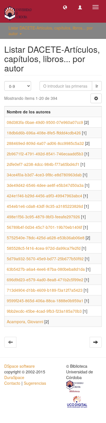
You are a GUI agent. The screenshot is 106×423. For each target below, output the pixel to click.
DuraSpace (14, 377)
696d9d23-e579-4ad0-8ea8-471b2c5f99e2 (45, 279)
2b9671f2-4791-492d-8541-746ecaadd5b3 (45, 153)
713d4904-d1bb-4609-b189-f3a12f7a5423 (45, 290)
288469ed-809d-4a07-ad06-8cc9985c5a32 (45, 143)
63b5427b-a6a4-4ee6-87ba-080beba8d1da (46, 269)
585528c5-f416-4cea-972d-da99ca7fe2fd (44, 248)
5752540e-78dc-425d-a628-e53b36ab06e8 (46, 237)
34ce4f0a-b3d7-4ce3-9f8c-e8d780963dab (44, 174)
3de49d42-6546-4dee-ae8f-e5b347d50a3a (45, 185)
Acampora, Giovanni (25, 321)
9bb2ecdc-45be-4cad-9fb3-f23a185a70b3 (44, 311)
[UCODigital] (77, 401)
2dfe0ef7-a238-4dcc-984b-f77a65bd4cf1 (43, 164)
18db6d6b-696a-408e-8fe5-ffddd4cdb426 (44, 133)
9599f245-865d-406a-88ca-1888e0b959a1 (45, 300)
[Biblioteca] (75, 387)
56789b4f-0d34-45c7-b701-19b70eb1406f (44, 227)
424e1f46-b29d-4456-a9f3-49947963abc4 (44, 195)
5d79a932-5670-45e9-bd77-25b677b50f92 (45, 258)
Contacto (12, 383)
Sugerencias (35, 383)
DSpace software (19, 366)
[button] (65, 7)
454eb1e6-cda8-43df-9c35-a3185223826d (45, 206)
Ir (97, 86)
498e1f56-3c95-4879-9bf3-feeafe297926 (43, 216)
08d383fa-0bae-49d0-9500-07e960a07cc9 (45, 122)
